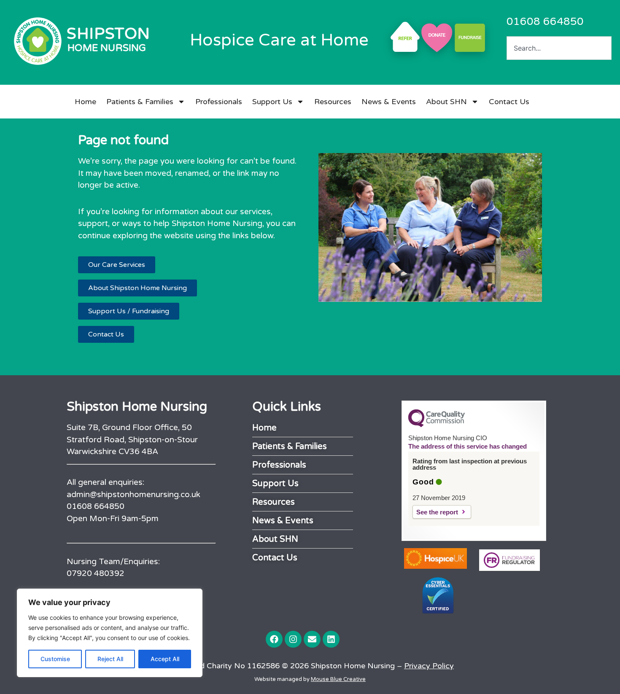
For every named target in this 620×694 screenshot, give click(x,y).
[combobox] (559, 48)
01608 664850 (545, 21)
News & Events (388, 101)
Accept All (165, 658)
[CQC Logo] (436, 425)
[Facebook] (274, 639)
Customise (55, 658)
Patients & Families (139, 101)
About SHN (446, 101)
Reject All (110, 658)
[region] (109, 633)
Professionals (218, 101)
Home (85, 101)
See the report (437, 512)
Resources (332, 101)
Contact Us (509, 101)
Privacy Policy (429, 665)
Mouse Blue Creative (338, 679)
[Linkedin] (331, 639)
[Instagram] (293, 639)
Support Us (272, 101)
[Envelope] (312, 639)
